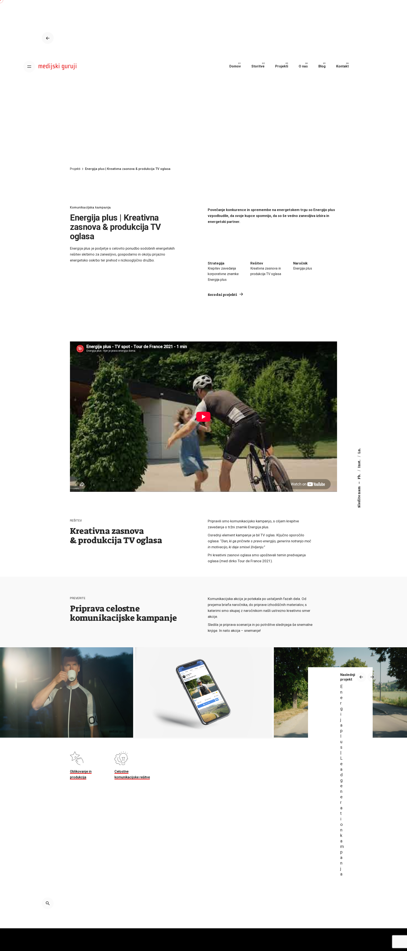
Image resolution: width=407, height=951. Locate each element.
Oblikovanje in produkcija (81, 774)
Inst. (359, 463)
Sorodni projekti (223, 294)
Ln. (359, 451)
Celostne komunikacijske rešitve (132, 774)
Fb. (359, 476)
